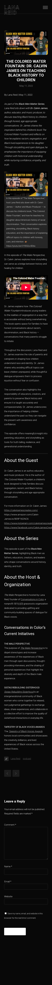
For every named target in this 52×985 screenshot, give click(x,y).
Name (8, 866)
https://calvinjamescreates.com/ (21, 510)
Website (8, 896)
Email (7, 881)
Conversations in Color (32, 599)
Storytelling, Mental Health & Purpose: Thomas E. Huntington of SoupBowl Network (15, 773)
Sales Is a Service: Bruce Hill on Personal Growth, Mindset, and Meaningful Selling (7, 773)
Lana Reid (15, 758)
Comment (10, 824)
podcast (27, 758)
